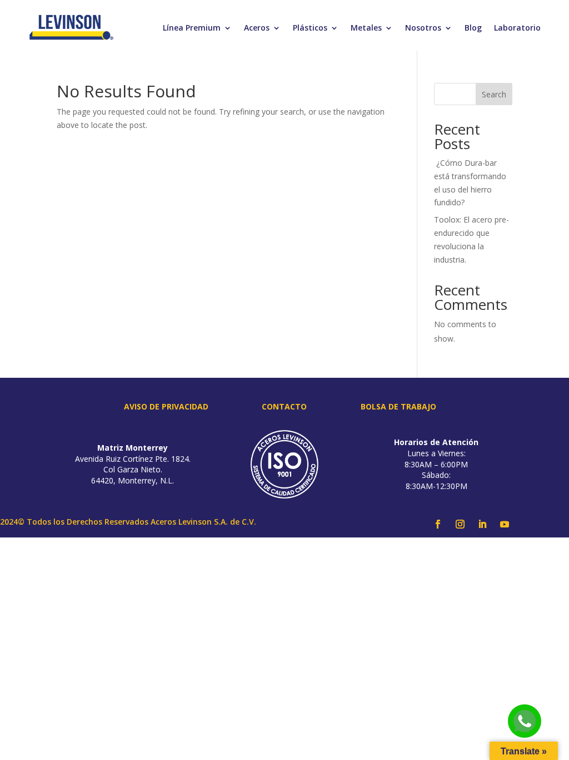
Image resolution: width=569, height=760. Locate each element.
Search (494, 94)
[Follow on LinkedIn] (482, 524)
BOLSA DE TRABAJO (398, 406)
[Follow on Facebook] (438, 524)
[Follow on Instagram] (460, 524)
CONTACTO (284, 406)
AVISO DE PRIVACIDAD (166, 406)
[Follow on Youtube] (504, 524)
